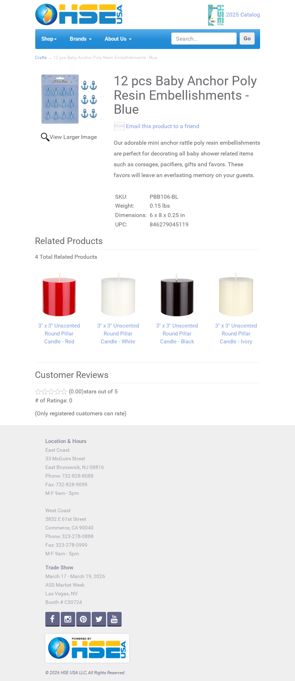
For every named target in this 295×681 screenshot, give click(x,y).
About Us (116, 39)
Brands (79, 39)
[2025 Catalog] (216, 14)
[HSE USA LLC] (78, 13)
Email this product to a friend (162, 126)
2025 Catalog (243, 14)
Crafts (41, 57)
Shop (47, 39)
